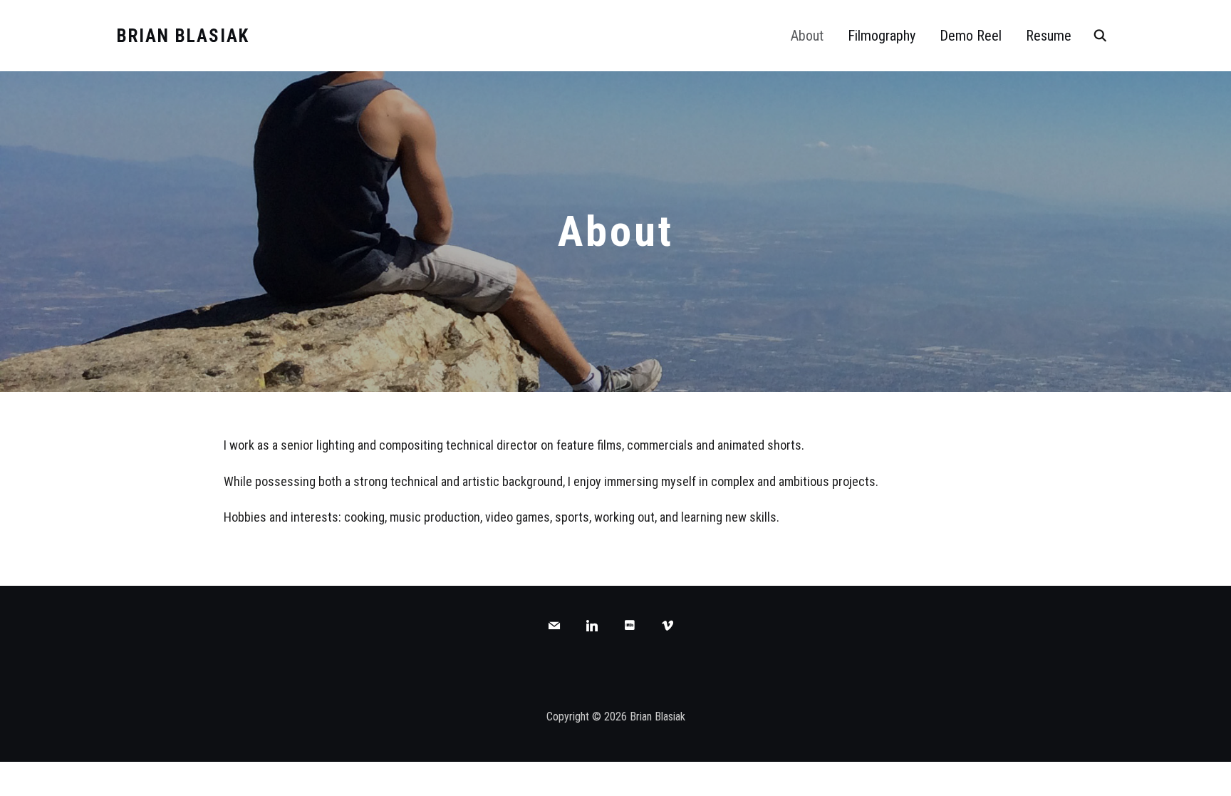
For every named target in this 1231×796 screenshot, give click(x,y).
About (807, 35)
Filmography (881, 35)
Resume (1048, 35)
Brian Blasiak (183, 36)
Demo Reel (971, 35)
